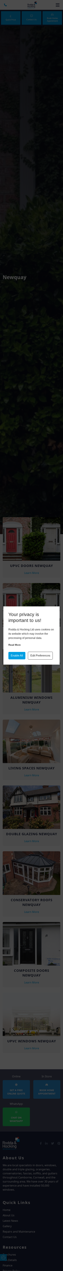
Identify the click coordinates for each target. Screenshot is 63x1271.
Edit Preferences (40, 655)
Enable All (17, 655)
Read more (14, 644)
